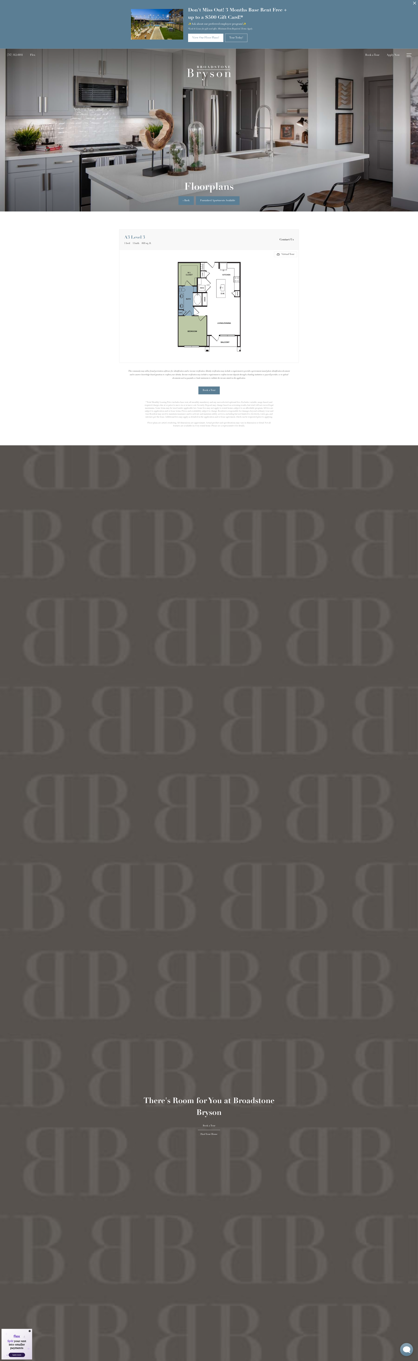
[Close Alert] (414, 4)
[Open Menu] (409, 55)
